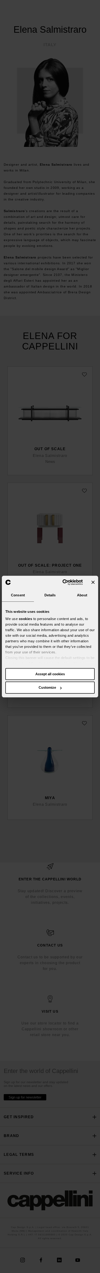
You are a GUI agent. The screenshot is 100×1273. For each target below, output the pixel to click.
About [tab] (82, 595)
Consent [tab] (18, 595)
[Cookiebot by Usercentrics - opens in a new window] (63, 582)
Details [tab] (50, 595)
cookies (25, 619)
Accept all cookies (50, 674)
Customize (47, 688)
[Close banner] (93, 582)
